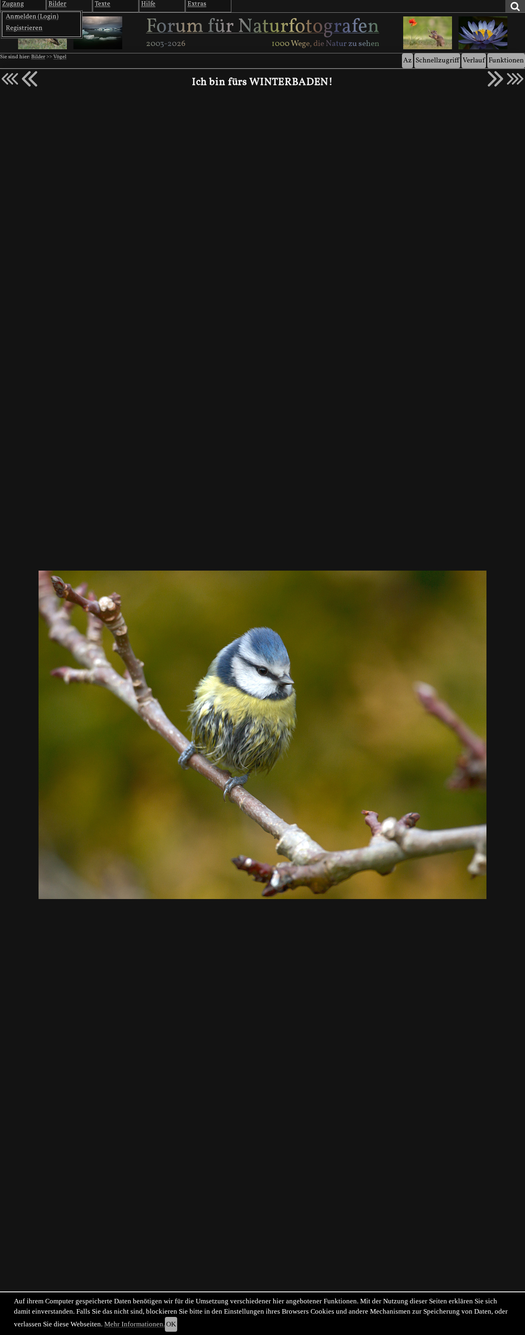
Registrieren (24, 28)
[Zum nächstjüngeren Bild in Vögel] (29, 79)
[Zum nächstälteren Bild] (515, 79)
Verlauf (474, 60)
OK (171, 1324)
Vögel (59, 57)
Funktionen (506, 60)
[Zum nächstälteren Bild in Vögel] (495, 79)
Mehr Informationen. (134, 1324)
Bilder (38, 57)
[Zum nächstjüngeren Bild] (10, 79)
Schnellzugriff (437, 60)
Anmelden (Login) (32, 16)
